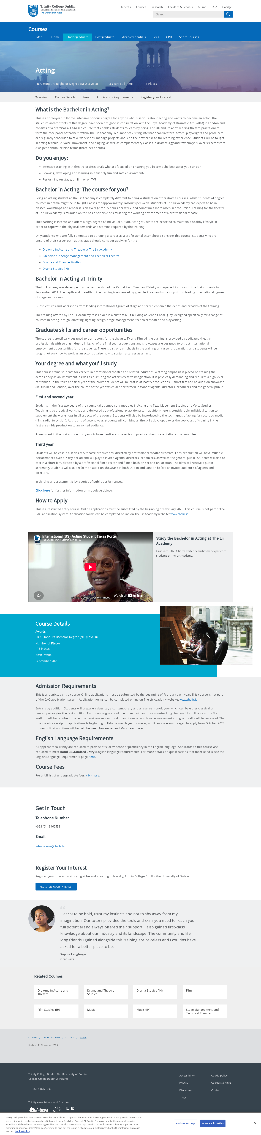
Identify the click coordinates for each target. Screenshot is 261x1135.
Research (157, 7)
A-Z (215, 7)
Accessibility (187, 1075)
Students (125, 7)
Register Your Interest (56, 886)
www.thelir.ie (179, 514)
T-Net (182, 1097)
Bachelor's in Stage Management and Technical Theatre (81, 256)
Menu (40, 37)
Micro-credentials (133, 37)
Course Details (65, 97)
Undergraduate (77, 37)
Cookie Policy (22, 1131)
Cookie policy (219, 1075)
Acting (83, 1037)
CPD (169, 37)
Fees (156, 37)
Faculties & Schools (180, 7)
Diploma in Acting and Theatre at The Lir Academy (77, 249)
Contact (216, 1090)
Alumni (202, 7)
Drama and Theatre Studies (62, 262)
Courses (141, 7)
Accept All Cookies (213, 1123)
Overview (41, 97)
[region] (130, 1123)
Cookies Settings (221, 1082)
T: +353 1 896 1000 (39, 1088)
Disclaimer (185, 1090)
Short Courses (189, 37)
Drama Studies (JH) (56, 269)
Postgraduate (104, 37)
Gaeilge (227, 7)
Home (55, 37)
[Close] (255, 1123)
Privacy (183, 1083)
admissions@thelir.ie (50, 846)
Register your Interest (156, 97)
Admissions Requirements (115, 97)
